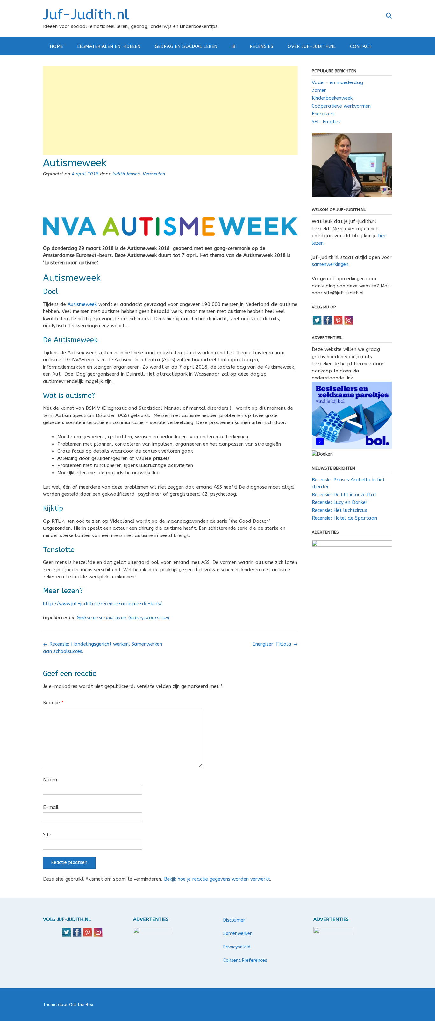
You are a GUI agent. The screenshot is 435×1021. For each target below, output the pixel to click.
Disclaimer (234, 920)
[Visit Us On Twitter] (317, 324)
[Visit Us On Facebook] (327, 324)
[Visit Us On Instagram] (348, 324)
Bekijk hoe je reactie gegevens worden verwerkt (217, 879)
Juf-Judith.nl (86, 15)
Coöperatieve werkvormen (341, 106)
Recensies (262, 46)
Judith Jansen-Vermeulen (138, 174)
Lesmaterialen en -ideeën (109, 46)
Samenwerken (238, 933)
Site (47, 835)
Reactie (53, 702)
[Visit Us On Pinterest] (338, 324)
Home (56, 46)
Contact (361, 46)
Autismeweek (82, 304)
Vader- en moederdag (337, 82)
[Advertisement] (170, 110)
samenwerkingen (330, 264)
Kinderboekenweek (332, 98)
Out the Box (81, 1004)
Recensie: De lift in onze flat (344, 495)
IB (234, 46)
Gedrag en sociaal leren (186, 46)
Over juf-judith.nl (312, 46)
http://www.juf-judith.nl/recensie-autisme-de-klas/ (102, 603)
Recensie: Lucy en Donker (339, 502)
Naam (50, 780)
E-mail (51, 807)
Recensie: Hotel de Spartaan (344, 518)
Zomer (319, 90)
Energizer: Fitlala (275, 644)
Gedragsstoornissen (148, 617)
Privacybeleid (236, 947)
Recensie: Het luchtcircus (339, 510)
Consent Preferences (245, 960)
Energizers (323, 114)
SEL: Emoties (326, 121)
